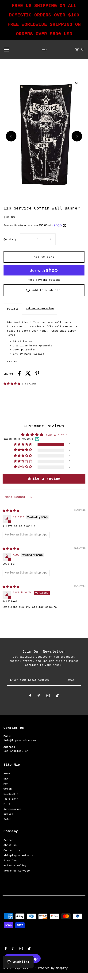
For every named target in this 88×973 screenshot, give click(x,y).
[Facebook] (30, 696)
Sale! (8, 819)
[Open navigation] (14, 49)
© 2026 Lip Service (19, 968)
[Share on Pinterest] (37, 374)
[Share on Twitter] (28, 374)
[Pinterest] (39, 696)
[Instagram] (48, 696)
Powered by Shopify (53, 968)
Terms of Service (17, 870)
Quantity (10, 239)
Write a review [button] (44, 479)
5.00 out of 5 (56, 435)
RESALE (8, 814)
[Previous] (11, 136)
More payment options (44, 280)
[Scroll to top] (78, 960)
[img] (11, 510)
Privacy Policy (15, 865)
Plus (7, 804)
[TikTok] (57, 696)
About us (10, 845)
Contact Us (12, 850)
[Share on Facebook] (19, 374)
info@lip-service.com (20, 740)
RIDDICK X (11, 794)
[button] (13, 383)
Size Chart (12, 860)
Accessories (13, 809)
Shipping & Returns (18, 855)
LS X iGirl (12, 799)
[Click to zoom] (77, 83)
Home (7, 773)
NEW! (7, 778)
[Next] (77, 136)
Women (8, 788)
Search (8, 840)
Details (13, 308)
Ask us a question (40, 308)
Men (6, 784)
